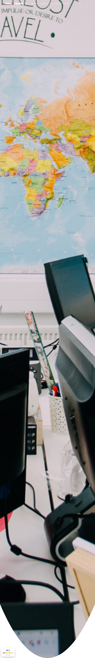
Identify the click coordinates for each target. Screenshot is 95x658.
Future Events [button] (44, 3)
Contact (57, 3)
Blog (51, 3)
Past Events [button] (34, 3)
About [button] (27, 3)
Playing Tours (65, 3)
